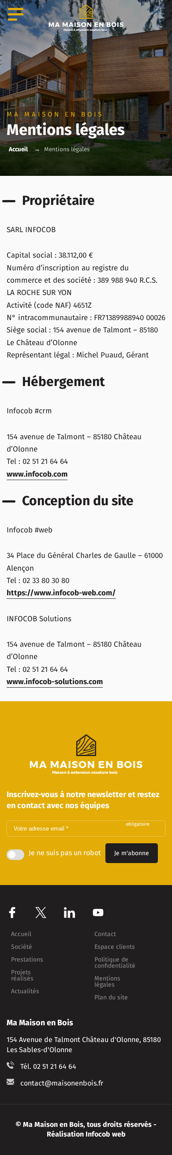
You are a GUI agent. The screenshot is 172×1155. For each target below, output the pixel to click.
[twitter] (40, 912)
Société (21, 947)
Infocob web (106, 1134)
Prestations (27, 960)
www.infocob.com (37, 474)
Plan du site (111, 998)
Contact (105, 934)
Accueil (18, 149)
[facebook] (12, 912)
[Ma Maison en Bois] (86, 17)
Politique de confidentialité (114, 963)
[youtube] (98, 912)
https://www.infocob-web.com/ (61, 593)
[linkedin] (69, 912)
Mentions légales (107, 982)
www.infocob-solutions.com (55, 681)
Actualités (25, 991)
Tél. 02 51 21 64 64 (48, 1066)
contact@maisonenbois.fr (61, 1083)
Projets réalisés (22, 975)
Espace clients (114, 947)
